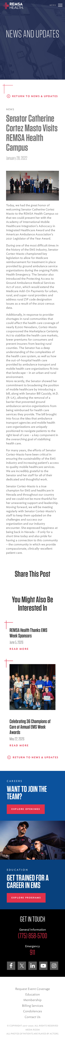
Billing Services (32, 1005)
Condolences (32, 1011)
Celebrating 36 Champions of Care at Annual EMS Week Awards (30, 726)
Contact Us (32, 1017)
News (10, 109)
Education (32, 994)
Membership (32, 1000)
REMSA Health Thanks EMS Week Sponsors (28, 633)
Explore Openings (25, 809)
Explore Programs (26, 898)
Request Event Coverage (32, 989)
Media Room (32, 1029)
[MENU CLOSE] (60, 5)
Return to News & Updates (35, 96)
